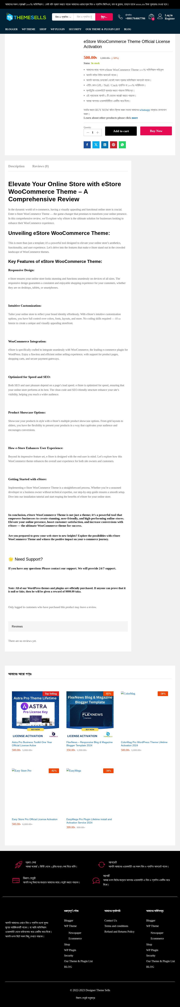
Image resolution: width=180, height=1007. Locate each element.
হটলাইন (128, 15)
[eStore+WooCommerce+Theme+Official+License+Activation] (95, 144)
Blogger (11, 29)
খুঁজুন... (104, 16)
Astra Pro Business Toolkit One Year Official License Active (32, 744)
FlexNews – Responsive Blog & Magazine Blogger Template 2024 (89, 744)
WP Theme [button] (28, 29)
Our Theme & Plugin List (103, 29)
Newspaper (75, 932)
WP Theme (70, 925)
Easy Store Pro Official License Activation (34, 819)
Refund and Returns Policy (119, 931)
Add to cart (121, 131)
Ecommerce (75, 938)
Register (170, 18)
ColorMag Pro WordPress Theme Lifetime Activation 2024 (144, 744)
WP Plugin (58, 29)
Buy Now (156, 131)
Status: (87, 63)
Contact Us (110, 920)
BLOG (127, 29)
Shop (43, 29)
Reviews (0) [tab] (40, 166)
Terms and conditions (116, 925)
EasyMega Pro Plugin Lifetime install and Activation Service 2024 (89, 821)
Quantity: (87, 127)
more (135, 117)
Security (75, 29)
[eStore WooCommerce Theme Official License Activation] (87, 144)
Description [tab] (16, 166)
